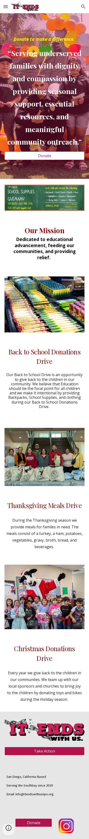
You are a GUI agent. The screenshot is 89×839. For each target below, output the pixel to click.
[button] (5, 6)
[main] (45, 91)
